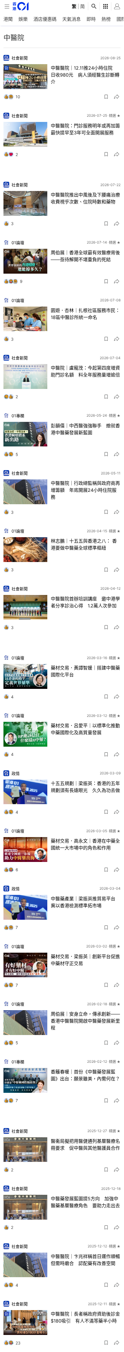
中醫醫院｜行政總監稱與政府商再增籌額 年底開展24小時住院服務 (85, 490)
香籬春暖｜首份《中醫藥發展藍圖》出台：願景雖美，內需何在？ (85, 1075)
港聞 (8, 19)
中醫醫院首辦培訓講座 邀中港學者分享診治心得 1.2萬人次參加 (85, 602)
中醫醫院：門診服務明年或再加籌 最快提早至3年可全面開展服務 (86, 129)
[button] (106, 97)
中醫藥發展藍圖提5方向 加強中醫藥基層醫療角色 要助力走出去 (85, 1202)
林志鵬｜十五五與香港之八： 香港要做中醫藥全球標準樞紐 (84, 544)
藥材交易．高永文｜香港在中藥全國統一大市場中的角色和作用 (85, 844)
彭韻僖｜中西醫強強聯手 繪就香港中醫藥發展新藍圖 (85, 429)
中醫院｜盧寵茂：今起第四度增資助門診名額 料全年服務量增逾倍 (85, 371)
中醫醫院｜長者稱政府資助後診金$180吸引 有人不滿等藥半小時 (85, 1317)
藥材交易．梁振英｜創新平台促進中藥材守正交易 (85, 960)
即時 (91, 19)
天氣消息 (71, 19)
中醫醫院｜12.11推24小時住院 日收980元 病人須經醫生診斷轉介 (85, 75)
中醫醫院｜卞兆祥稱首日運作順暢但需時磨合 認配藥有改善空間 (85, 1259)
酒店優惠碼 (45, 19)
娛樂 (23, 19)
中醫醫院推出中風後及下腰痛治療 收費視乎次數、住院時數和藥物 (86, 198)
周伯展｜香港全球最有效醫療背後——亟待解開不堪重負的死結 (85, 256)
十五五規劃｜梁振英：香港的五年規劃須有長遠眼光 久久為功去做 (85, 786)
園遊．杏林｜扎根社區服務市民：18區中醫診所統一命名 (85, 313)
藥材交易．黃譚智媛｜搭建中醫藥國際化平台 (85, 671)
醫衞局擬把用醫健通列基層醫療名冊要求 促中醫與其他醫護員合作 (85, 1144)
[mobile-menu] (6, 6)
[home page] (21, 6)
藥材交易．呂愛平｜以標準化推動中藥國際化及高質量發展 (85, 729)
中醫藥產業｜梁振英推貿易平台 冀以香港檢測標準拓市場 (85, 902)
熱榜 (106, 19)
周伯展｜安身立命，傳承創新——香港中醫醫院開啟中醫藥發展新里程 (85, 1021)
